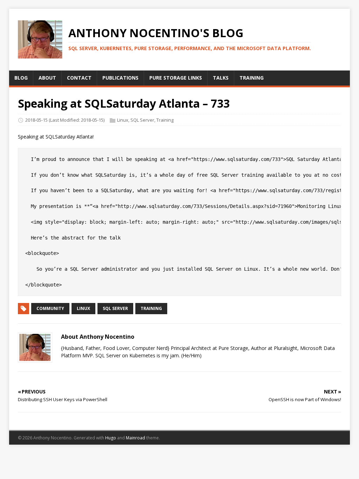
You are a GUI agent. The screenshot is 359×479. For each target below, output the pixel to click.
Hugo (110, 438)
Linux (122, 120)
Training (165, 120)
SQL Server (142, 120)
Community (50, 308)
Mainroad (135, 438)
